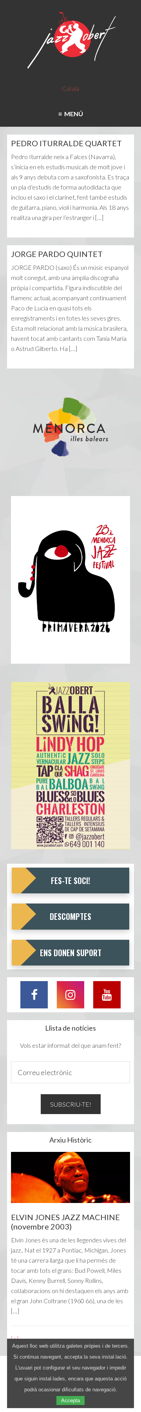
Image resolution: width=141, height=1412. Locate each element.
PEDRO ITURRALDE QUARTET (66, 143)
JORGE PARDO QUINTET (57, 254)
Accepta (70, 1400)
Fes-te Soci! (70, 880)
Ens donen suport (70, 952)
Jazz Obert (70, 41)
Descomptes (70, 916)
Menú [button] (72, 113)
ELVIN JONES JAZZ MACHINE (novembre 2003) (65, 1221)
